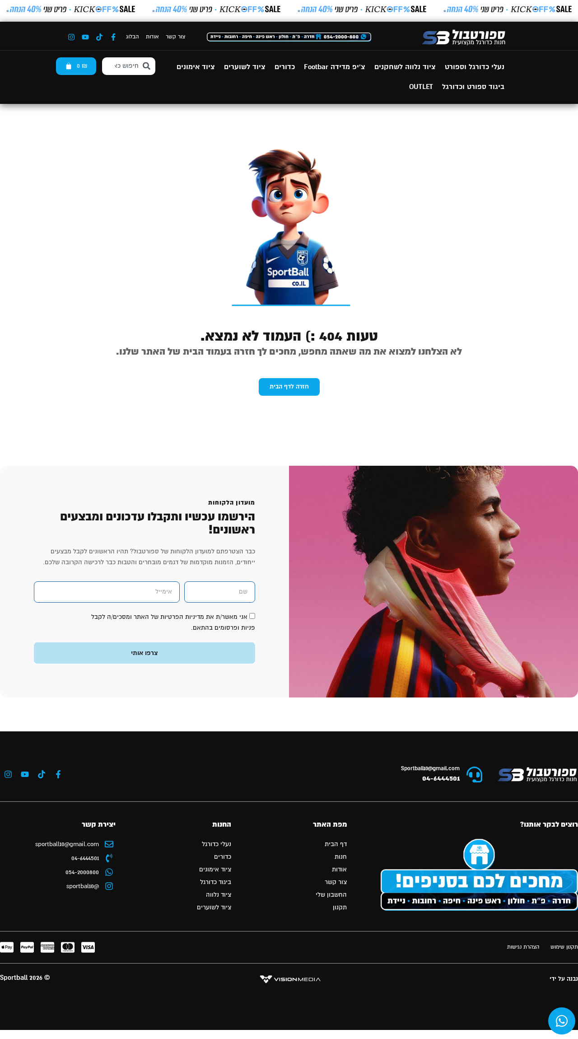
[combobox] (129, 66)
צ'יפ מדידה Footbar (334, 67)
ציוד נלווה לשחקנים (405, 67)
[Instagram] (71, 37)
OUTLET (421, 87)
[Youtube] (85, 37)
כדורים (285, 67)
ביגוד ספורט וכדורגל (473, 87)
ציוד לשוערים (245, 67)
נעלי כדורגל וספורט (474, 67)
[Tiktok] (99, 37)
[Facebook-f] (113, 37)
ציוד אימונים (196, 67)
